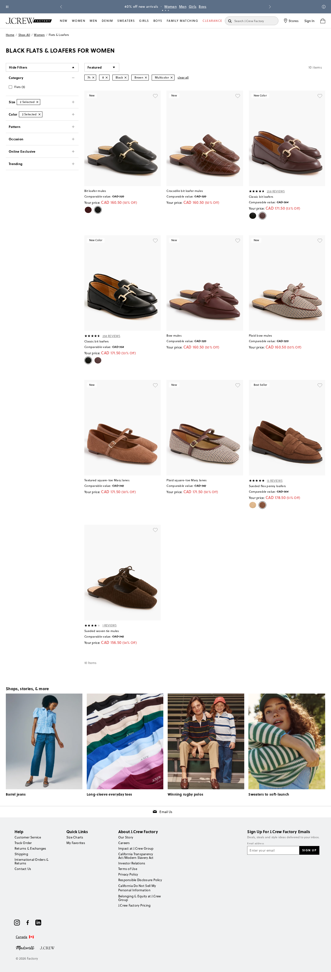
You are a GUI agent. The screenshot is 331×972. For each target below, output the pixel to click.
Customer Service (28, 837)
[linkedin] (38, 922)
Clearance (212, 21)
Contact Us (23, 869)
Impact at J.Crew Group (135, 848)
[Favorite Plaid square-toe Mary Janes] (237, 385)
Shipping (21, 854)
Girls (193, 6)
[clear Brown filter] (146, 77)
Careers (124, 843)
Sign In (309, 21)
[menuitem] (64, 21)
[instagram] (17, 922)
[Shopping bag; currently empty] (322, 21)
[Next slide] (270, 6)
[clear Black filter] (125, 77)
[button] (101, 67)
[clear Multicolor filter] (171, 77)
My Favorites (75, 843)
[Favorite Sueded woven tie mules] (155, 530)
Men (182, 6)
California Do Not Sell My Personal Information (137, 888)
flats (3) (19, 87)
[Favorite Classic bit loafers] (320, 96)
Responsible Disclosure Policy (140, 880)
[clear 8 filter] (106, 77)
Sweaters (126, 21)
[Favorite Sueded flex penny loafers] (320, 385)
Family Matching (182, 21)
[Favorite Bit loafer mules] (155, 96)
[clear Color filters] (39, 114)
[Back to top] (322, 963)
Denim (107, 21)
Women (170, 6)
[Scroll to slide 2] (165, 10)
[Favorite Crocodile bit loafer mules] (237, 96)
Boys (202, 6)
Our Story (125, 837)
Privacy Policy (128, 874)
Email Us (165, 812)
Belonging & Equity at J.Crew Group (139, 898)
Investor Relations (131, 863)
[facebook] (27, 922)
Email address (255, 843)
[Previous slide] (61, 6)
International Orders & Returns (31, 861)
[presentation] (257, 191)
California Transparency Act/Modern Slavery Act (135, 856)
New (64, 21)
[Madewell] (25, 947)
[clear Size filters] (37, 102)
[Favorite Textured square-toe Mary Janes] (155, 385)
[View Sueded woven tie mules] (122, 572)
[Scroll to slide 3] (168, 10)
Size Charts (74, 837)
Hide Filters (18, 67)
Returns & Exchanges (30, 848)
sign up (309, 850)
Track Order (23, 843)
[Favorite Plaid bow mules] (320, 240)
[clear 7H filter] (93, 77)
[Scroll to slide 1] (162, 10)
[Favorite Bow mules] (237, 240)
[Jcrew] (47, 947)
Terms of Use (127, 869)
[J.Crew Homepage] (29, 21)
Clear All (183, 77)
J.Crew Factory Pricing (134, 905)
